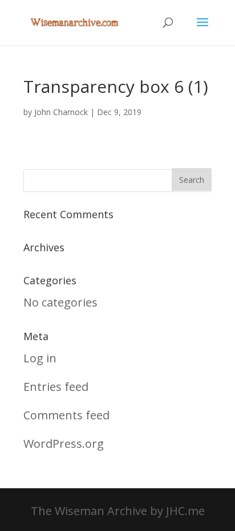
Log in (39, 358)
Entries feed (55, 386)
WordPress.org (63, 443)
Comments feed (66, 415)
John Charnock (61, 112)
